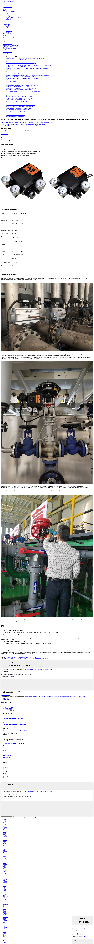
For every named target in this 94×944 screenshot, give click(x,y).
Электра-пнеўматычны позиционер (13, 12)
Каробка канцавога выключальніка (13, 17)
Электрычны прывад (10, 20)
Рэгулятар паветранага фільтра (12, 16)
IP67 (31, 696)
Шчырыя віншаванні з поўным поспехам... (15, 724)
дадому (4, 9)
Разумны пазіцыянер (10, 11)
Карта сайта (27, 696)
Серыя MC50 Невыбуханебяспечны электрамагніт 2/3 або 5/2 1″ (20, 96)
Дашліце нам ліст (4, 134)
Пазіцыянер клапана (7, 39)
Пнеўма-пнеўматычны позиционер (13, 13)
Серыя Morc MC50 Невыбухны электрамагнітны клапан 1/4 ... (19, 83)
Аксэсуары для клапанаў (8, 37)
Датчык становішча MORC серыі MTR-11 (15, 116)
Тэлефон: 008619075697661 (9, 1)
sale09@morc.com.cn (7, 709)
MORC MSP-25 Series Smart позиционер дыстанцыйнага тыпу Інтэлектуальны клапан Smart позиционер (26, 658)
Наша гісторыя (9, 31)
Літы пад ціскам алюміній (43, 696)
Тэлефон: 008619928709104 (9, 707)
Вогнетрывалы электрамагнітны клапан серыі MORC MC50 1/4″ (20, 106)
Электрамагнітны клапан (11, 15)
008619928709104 (7, 757)
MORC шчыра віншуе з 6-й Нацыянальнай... (15, 737)
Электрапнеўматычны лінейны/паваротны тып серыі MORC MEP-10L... (21, 76)
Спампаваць (8, 26)
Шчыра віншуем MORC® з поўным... (13, 743)
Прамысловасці (6, 24)
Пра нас (5, 28)
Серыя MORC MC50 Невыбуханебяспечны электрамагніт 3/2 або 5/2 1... (21, 92)
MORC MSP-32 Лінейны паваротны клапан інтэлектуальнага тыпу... (21, 63)
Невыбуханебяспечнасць (63, 696)
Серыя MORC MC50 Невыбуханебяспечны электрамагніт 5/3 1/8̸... (20, 89)
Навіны (4, 21)
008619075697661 (7, 755)
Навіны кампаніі (9, 23)
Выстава (7, 32)
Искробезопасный (53, 696)
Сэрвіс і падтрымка (7, 25)
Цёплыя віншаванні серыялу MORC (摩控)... (15, 731)
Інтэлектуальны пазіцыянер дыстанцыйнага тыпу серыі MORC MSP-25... (22, 66)
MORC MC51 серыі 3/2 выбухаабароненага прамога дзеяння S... (20, 79)
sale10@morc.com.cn (7, 708)
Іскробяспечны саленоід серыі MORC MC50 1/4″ (16, 102)
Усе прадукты (82, 696)
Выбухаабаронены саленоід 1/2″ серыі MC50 (15, 112)
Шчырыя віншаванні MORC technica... (14, 718)
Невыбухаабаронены (73, 696)
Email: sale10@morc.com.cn (9, 2)
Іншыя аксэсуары (9, 18)
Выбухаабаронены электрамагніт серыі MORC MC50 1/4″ (18, 109)
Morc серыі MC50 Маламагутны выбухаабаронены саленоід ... (19, 99)
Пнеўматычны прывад (10, 19)
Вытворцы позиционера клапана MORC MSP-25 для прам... (19, 59)
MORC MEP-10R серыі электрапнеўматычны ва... (16, 73)
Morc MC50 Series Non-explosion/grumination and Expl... (17, 86)
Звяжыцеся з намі (7, 33)
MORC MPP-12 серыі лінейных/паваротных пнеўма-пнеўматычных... (21, 69)
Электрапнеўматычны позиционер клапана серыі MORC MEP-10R (21, 657)
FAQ (7, 27)
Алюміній (35, 696)
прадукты (5, 10)
